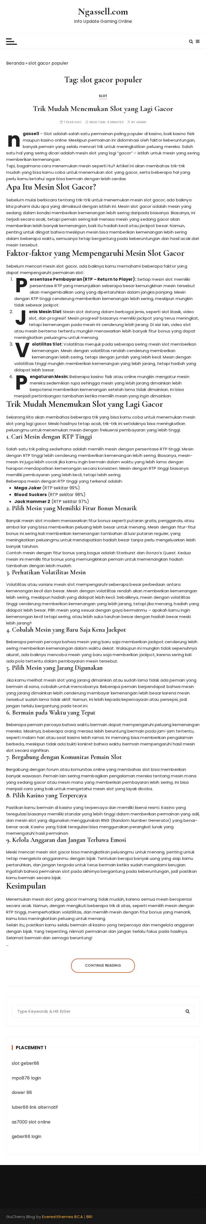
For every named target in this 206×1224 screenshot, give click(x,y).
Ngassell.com (103, 11)
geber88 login (27, 1136)
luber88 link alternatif (35, 1107)
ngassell (31, 133)
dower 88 (22, 1092)
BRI (89, 1216)
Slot (103, 96)
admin (141, 122)
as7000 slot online (31, 1122)
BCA (78, 1216)
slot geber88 (25, 1063)
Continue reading (103, 965)
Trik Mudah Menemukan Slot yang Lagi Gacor (103, 108)
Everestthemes (57, 1216)
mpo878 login (26, 1078)
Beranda (15, 63)
